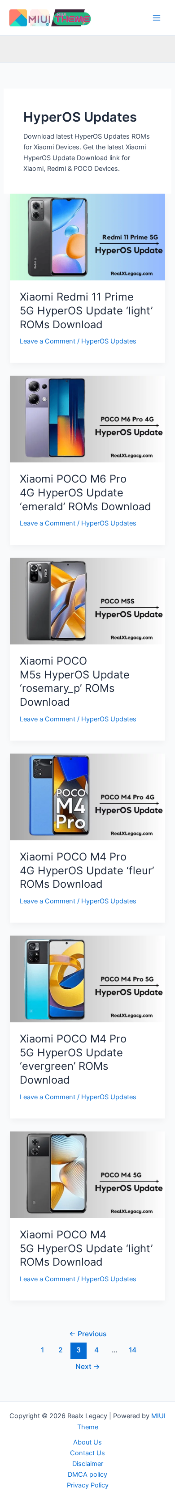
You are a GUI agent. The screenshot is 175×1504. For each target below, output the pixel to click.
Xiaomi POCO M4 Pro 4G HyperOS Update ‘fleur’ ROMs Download (87, 870)
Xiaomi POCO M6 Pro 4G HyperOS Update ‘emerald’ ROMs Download (87, 492)
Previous (87, 1334)
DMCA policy (87, 1474)
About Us (87, 1442)
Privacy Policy (88, 1485)
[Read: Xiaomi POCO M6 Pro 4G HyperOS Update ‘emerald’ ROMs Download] (87, 419)
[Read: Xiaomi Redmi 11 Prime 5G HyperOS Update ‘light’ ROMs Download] (87, 237)
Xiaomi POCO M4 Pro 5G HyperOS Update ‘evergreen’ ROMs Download (73, 1059)
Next (87, 1366)
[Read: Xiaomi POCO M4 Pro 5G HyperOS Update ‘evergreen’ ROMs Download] (87, 978)
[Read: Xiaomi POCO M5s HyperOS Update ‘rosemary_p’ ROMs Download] (87, 601)
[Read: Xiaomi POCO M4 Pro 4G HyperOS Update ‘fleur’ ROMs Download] (87, 796)
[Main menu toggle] (156, 17)
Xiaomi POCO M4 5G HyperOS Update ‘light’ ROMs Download (86, 1248)
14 (132, 1350)
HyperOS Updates (108, 341)
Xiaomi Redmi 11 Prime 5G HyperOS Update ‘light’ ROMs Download (86, 310)
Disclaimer (87, 1464)
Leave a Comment (47, 341)
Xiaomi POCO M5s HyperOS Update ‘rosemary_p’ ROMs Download (75, 681)
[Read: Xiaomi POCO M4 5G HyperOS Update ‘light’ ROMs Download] (87, 1174)
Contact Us (87, 1453)
